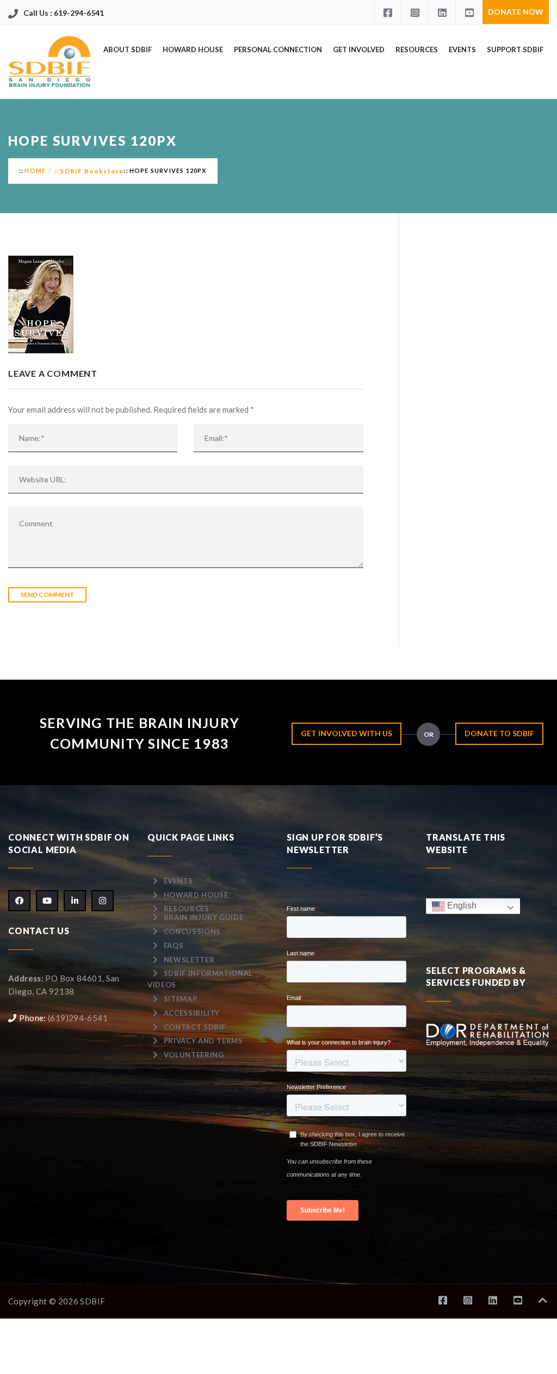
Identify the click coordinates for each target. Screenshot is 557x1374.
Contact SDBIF (195, 1027)
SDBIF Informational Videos (200, 979)
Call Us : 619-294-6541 (63, 12)
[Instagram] (414, 12)
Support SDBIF (515, 49)
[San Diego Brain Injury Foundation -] (50, 61)
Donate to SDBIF (499, 733)
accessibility (192, 1013)
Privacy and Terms (203, 1040)
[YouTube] (468, 12)
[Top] (543, 1300)
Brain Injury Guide (204, 917)
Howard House (193, 49)
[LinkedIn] (441, 12)
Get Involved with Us (346, 733)
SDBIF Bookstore (91, 171)
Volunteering (194, 1054)
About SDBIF (127, 49)
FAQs (174, 945)
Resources (416, 49)
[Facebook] (387, 12)
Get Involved (359, 49)
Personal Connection (278, 49)
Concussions (192, 931)
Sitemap (180, 998)
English (460, 905)
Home (35, 170)
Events (462, 49)
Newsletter (189, 959)
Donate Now (515, 11)
